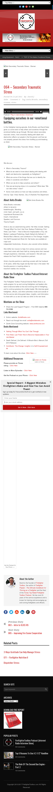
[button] (26, 386)
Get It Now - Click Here (26, 407)
